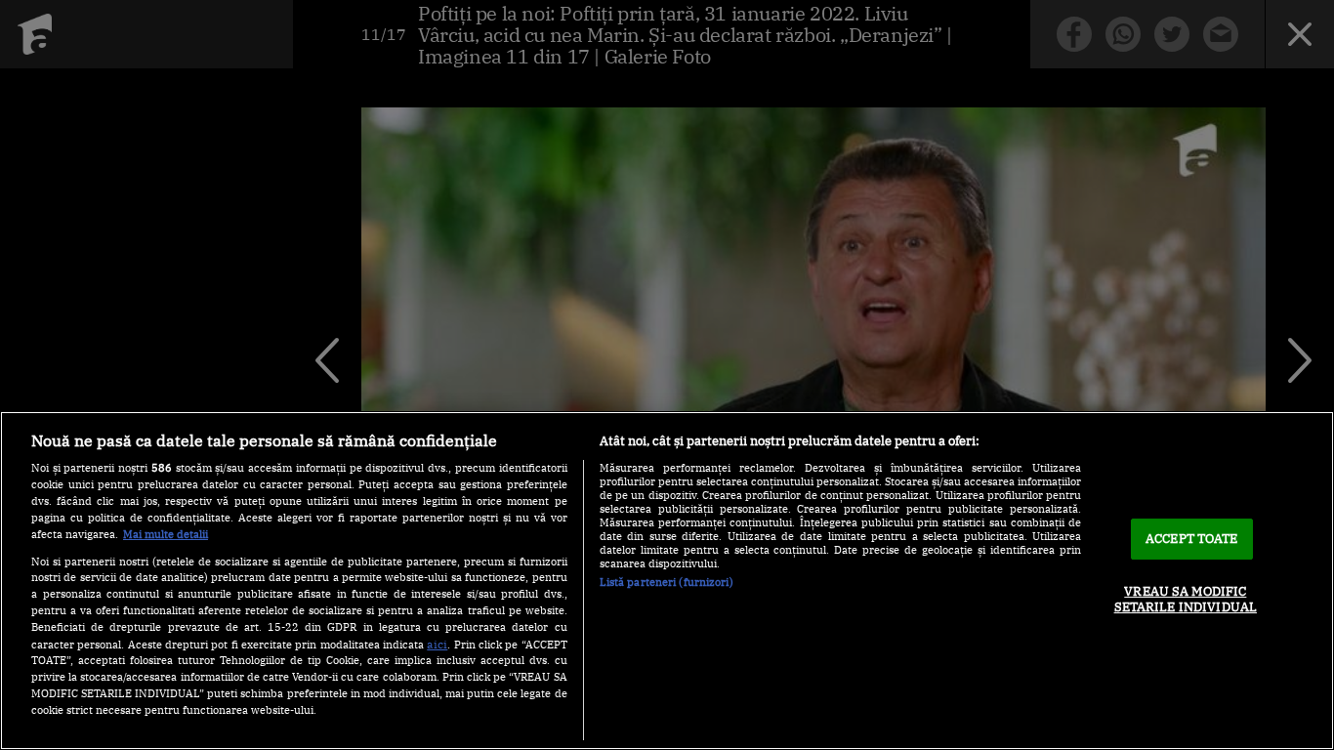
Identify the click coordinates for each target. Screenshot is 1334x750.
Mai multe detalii (165, 534)
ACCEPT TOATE (1192, 538)
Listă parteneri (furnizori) (666, 582)
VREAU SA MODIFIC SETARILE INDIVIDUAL (1185, 599)
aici (437, 643)
